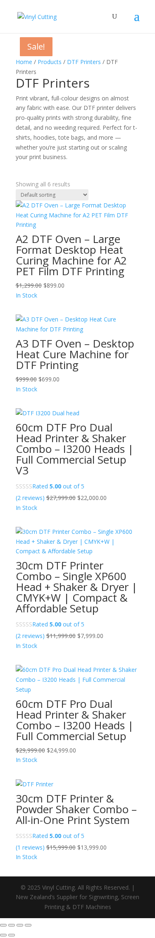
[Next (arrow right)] (11, 935)
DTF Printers (84, 62)
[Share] (20, 925)
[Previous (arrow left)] (3, 935)
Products (50, 62)
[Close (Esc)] (28, 925)
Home (24, 62)
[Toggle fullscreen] (11, 925)
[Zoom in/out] (3, 925)
